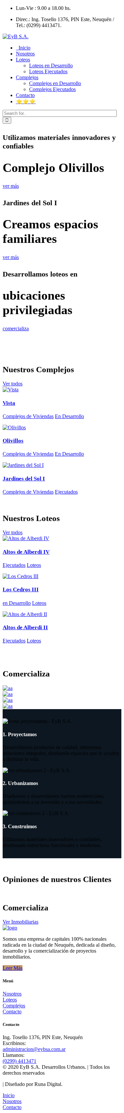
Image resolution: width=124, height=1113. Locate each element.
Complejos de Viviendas (28, 416)
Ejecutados (66, 492)
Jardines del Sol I (24, 478)
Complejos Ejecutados (52, 89)
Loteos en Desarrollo (51, 65)
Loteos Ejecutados (48, 71)
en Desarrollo (17, 603)
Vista (9, 403)
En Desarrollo (69, 416)
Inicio (9, 1095)
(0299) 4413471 (19, 1061)
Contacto (12, 1011)
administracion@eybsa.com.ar (34, 1049)
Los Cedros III (21, 589)
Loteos (34, 565)
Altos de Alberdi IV (26, 552)
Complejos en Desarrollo (55, 83)
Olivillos (13, 441)
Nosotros (12, 994)
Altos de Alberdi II (25, 627)
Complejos (14, 1005)
